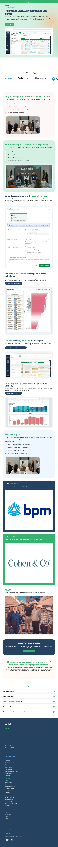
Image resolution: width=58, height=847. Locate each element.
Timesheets (7, 764)
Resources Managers (9, 797)
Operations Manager (9, 799)
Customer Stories (8, 810)
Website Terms (8, 833)
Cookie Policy (8, 829)
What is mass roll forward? (28, 696)
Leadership (7, 805)
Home (5, 62)
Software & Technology (10, 786)
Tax (6, 784)
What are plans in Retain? (28, 691)
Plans (6, 753)
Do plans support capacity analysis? (28, 706)
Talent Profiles (8, 760)
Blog (6, 812)
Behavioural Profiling (9, 762)
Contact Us (7, 825)
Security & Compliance (10, 739)
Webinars (7, 816)
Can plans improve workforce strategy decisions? (28, 711)
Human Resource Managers (11, 803)
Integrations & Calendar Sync (11, 734)
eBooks (6, 818)
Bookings (7, 749)
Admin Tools (7, 741)
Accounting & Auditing (9, 782)
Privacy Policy (8, 831)
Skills (6, 758)
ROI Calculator (8, 814)
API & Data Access (9, 737)
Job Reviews (7, 775)
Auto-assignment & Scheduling (11, 771)
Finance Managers (9, 801)
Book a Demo (8, 827)
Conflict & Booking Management (12, 751)
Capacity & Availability (9, 747)
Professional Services (9, 788)
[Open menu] (52, 5)
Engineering (7, 792)
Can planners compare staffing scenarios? (28, 701)
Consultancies (8, 790)
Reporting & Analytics (9, 769)
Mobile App (7, 743)
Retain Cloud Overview (10, 732)
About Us (7, 822)
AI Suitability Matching (9, 773)
